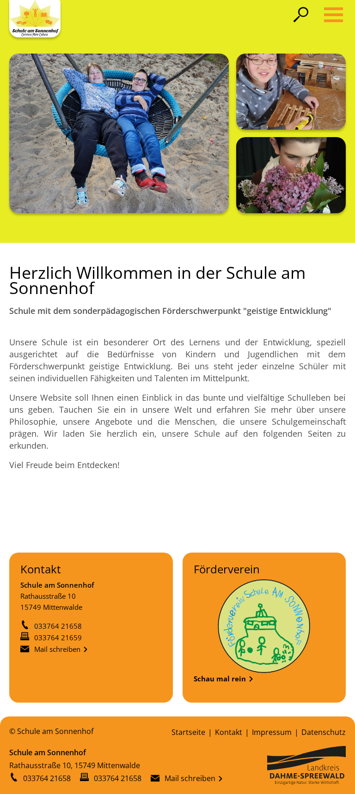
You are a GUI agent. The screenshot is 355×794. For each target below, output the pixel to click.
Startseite (188, 732)
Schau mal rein (220, 678)
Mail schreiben (57, 649)
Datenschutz (323, 732)
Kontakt (228, 732)
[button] (333, 15)
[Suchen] (303, 14)
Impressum (272, 732)
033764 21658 (58, 626)
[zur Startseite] (35, 18)
